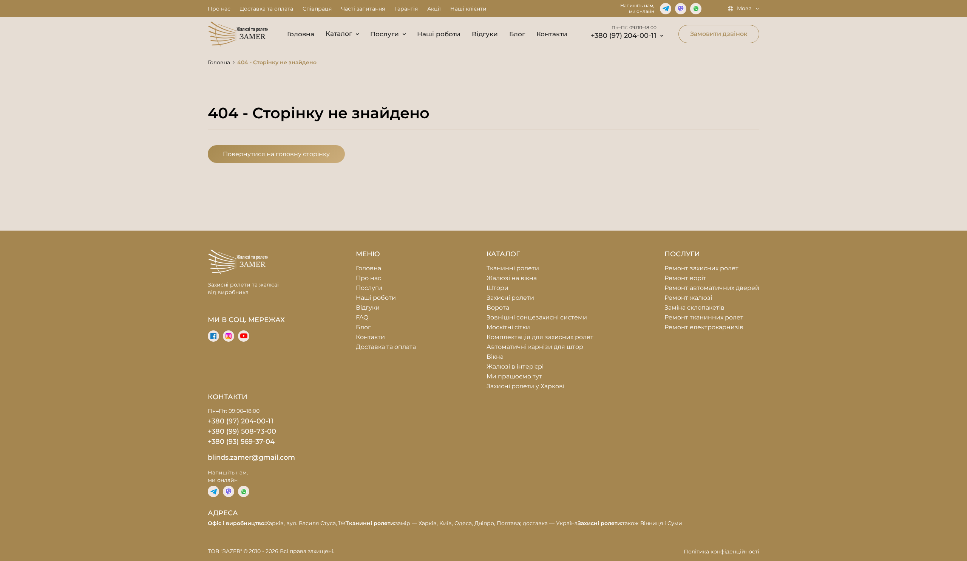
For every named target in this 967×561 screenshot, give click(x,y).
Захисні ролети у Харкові (525, 386)
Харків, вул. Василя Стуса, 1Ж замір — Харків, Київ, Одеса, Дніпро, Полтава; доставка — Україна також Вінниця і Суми (445, 523)
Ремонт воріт (685, 278)
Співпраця (317, 8)
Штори (497, 287)
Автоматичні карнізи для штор (535, 346)
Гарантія (406, 8)
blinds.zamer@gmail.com (251, 457)
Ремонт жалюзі (688, 297)
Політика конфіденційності (721, 551)
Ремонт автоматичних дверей (711, 287)
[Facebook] (213, 336)
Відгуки (485, 34)
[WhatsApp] (695, 8)
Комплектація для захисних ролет (540, 337)
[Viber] (680, 8)
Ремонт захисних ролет (701, 268)
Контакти (551, 34)
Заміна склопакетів (694, 307)
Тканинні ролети (513, 268)
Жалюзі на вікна (512, 278)
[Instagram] (228, 336)
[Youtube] (243, 336)
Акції (434, 8)
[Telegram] (665, 8)
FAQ (362, 317)
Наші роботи (438, 34)
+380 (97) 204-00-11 (624, 35)
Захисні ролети (510, 297)
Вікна (495, 356)
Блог (517, 34)
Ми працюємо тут (514, 376)
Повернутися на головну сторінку (276, 154)
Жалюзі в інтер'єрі (515, 366)
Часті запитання (363, 8)
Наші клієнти (468, 8)
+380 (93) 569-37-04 (241, 441)
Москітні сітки (508, 327)
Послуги (384, 34)
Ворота (498, 307)
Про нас (219, 8)
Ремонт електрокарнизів (703, 327)
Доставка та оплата (266, 8)
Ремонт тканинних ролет (703, 317)
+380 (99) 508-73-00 (242, 431)
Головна (300, 34)
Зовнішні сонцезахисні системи (537, 317)
